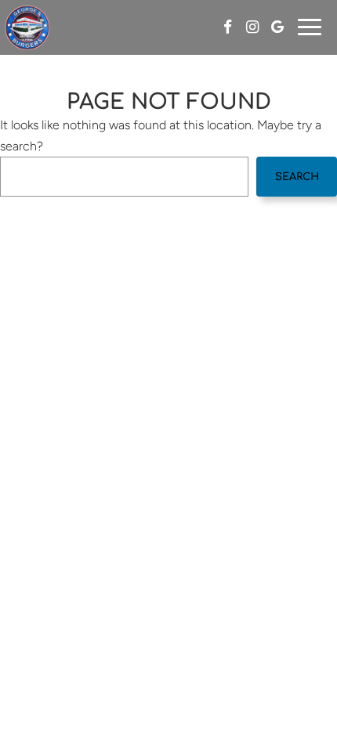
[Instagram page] (252, 26)
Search (297, 177)
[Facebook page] (227, 26)
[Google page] (277, 26)
